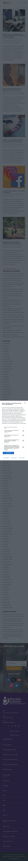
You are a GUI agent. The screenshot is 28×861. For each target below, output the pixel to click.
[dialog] (14, 430)
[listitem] (14, 428)
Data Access (14, 457)
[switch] (23, 430)
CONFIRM (8, 452)
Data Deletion (6, 457)
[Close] (25, 403)
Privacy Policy (22, 457)
